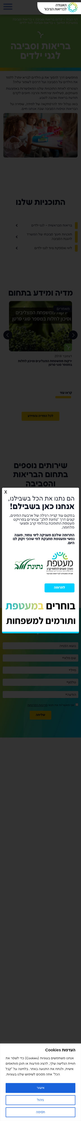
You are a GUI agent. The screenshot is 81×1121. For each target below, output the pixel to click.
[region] (40, 1082)
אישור (41, 1088)
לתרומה (59, 587)
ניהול (40, 1100)
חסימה (40, 1112)
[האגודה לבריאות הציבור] (61, 7)
